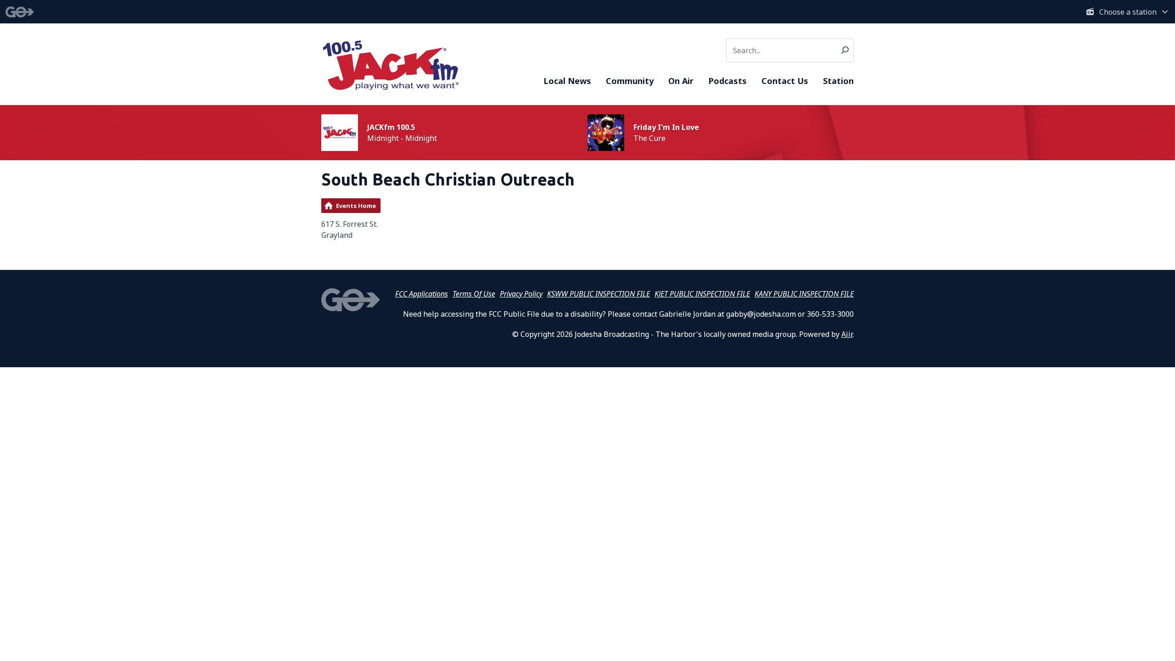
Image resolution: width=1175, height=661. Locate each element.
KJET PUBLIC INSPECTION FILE (702, 294)
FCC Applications (421, 294)
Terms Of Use (474, 294)
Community (630, 80)
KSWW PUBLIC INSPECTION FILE (598, 294)
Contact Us (784, 80)
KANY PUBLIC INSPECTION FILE (804, 294)
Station (838, 80)
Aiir (846, 334)
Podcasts (727, 80)
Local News (567, 80)
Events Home (356, 206)
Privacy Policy (521, 294)
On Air (681, 80)
